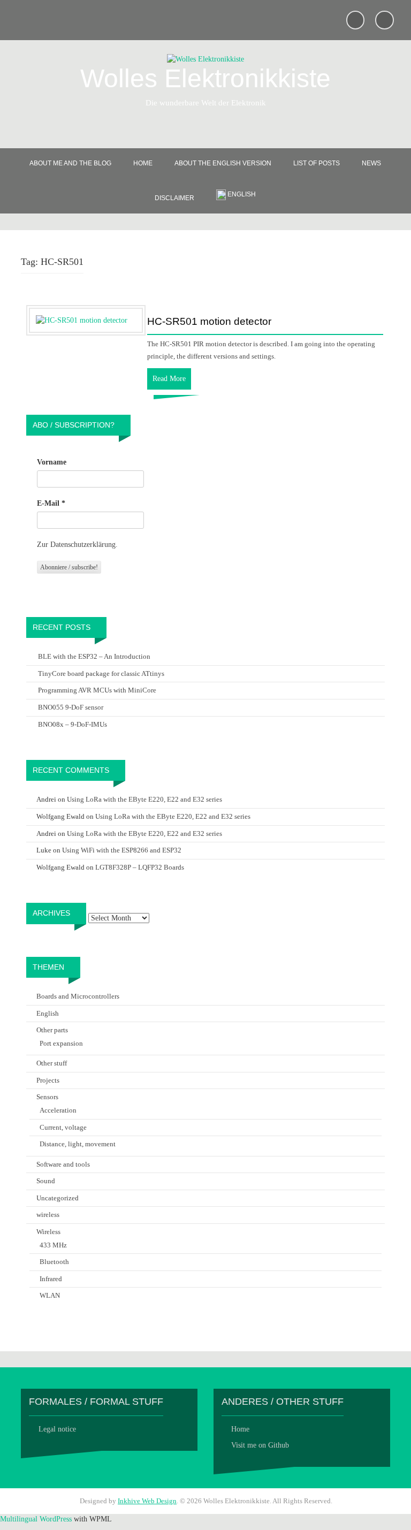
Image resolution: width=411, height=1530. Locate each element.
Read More (169, 379)
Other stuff (51, 1063)
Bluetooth (54, 1262)
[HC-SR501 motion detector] (81, 320)
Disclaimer (174, 198)
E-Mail (51, 503)
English (47, 1013)
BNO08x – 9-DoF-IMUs (72, 724)
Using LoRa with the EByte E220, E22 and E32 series (144, 799)
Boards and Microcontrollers (77, 996)
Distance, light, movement (78, 1144)
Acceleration (58, 1110)
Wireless (48, 1232)
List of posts (316, 163)
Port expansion (61, 1043)
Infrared (51, 1279)
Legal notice (57, 1429)
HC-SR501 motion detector (209, 321)
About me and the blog (70, 163)
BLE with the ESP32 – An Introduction (94, 656)
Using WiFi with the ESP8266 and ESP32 (121, 850)
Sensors (47, 1097)
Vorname (51, 462)
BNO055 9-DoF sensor (70, 707)
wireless (47, 1215)
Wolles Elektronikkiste (205, 78)
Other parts (52, 1030)
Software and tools (63, 1164)
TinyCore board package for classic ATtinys (101, 673)
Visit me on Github (260, 1445)
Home (143, 163)
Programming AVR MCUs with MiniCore (97, 690)
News (371, 163)
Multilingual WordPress (36, 1519)
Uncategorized (57, 1198)
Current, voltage (63, 1127)
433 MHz (53, 1245)
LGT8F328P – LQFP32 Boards (139, 867)
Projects (47, 1080)
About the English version (222, 163)
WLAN (50, 1295)
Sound (45, 1181)
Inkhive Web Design (147, 1501)
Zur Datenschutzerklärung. (77, 545)
